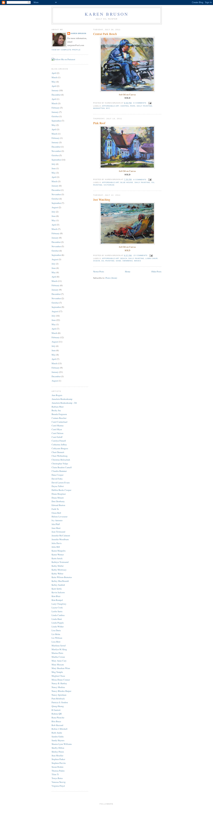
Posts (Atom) (111, 277)
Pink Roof (99, 123)
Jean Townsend (58, 531)
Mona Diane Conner (61, 679)
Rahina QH (57, 713)
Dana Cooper (57, 474)
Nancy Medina (58, 687)
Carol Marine (58, 425)
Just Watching (101, 200)
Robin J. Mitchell (59, 728)
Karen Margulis (59, 550)
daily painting (144, 106)
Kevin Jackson (58, 592)
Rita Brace (56, 721)
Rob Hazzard (57, 725)
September (56, 120)
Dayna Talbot (58, 486)
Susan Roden (57, 766)
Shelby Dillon (58, 747)
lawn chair (151, 258)
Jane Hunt (56, 528)
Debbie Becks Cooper (61, 490)
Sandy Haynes (58, 740)
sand (118, 261)
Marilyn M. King (59, 649)
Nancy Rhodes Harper (61, 691)
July (53, 164)
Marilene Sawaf (59, 645)
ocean (96, 261)
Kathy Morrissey (59, 569)
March (54, 77)
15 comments (140, 255)
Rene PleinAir (58, 717)
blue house (126, 182)
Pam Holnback (58, 698)
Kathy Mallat (58, 565)
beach (123, 258)
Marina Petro (57, 653)
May (54, 81)
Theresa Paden (58, 770)
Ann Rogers (57, 395)
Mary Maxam (58, 664)
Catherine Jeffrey (59, 444)
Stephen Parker (58, 759)
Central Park (127, 106)
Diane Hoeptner (59, 493)
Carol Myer (57, 429)
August (55, 207)
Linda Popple (58, 622)
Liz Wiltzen (57, 637)
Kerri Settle (57, 588)
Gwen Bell (56, 512)
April (54, 73)
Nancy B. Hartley (59, 683)
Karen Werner (58, 554)
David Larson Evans (61, 482)
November (56, 151)
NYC (108, 108)
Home (127, 271)
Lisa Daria (56, 630)
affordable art (110, 106)
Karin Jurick (57, 558)
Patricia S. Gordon (60, 702)
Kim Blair (56, 596)
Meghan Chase (58, 675)
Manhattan (99, 108)
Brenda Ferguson (59, 414)
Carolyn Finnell (59, 440)
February (56, 107)
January (55, 90)
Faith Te (55, 509)
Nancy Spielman (59, 694)
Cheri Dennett (58, 452)
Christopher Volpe (60, 463)
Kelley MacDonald (60, 581)
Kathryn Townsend (60, 562)
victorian (109, 185)
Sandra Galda (58, 736)
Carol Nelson (57, 433)
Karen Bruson (106, 14)
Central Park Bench (105, 34)
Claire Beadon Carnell (62, 467)
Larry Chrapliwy (59, 603)
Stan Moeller (57, 755)
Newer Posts (98, 271)
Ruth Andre (57, 732)
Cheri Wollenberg (60, 455)
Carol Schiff (57, 437)
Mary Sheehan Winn (61, 668)
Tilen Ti (55, 774)
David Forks (57, 478)
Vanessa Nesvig (59, 782)
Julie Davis (57, 543)
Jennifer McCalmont (61, 535)
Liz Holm (56, 634)
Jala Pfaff (56, 524)
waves (137, 261)
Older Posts (156, 271)
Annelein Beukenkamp (62, 399)
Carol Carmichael (59, 421)
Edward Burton (58, 505)
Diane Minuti (58, 497)
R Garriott (56, 710)
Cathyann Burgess (60, 448)
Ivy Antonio (57, 520)
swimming (127, 261)
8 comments (139, 103)
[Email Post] (149, 103)
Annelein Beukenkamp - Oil (64, 402)
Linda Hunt (57, 619)
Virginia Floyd (58, 785)
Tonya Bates (57, 778)
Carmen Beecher (59, 418)
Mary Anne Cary (59, 660)
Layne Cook (57, 607)
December (56, 94)
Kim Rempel (57, 600)
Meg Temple (57, 672)
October (55, 116)
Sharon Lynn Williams (62, 744)
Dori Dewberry (58, 501)
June (54, 168)
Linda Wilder (58, 626)
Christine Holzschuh (61, 459)
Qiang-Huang (58, 706)
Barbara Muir (58, 406)
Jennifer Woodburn (60, 539)
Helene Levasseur (59, 516)
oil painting (107, 261)
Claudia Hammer (59, 471)
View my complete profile (66, 50)
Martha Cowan (58, 656)
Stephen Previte (59, 763)
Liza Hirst (56, 641)
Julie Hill (56, 546)
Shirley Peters (58, 751)
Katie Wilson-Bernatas (62, 577)
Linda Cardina (58, 615)
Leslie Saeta (57, 611)
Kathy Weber (57, 573)
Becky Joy (56, 410)
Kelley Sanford (58, 584)
